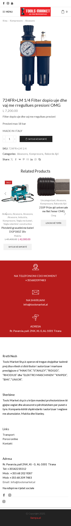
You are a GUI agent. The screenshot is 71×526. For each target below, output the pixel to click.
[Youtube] (12, 3)
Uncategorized (48, 200)
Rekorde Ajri (52, 153)
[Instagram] (8, 3)
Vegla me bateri (24, 220)
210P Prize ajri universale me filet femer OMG (53, 209)
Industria (22, 217)
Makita (17, 235)
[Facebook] (4, 3)
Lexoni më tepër (53, 223)
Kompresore (16, 20)
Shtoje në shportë (37, 139)
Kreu (5, 20)
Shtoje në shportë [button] (17, 247)
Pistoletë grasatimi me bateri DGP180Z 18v (17, 229)
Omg (53, 215)
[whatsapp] (36, 159)
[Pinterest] (24, 159)
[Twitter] (12, 159)
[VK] (20, 159)
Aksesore (30, 20)
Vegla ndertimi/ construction (17, 224)
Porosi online (10, 438)
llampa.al (35, 517)
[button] (6, 213)
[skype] (39, 159)
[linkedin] (32, 159)
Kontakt (7, 443)
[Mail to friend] (28, 159)
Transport (8, 434)
